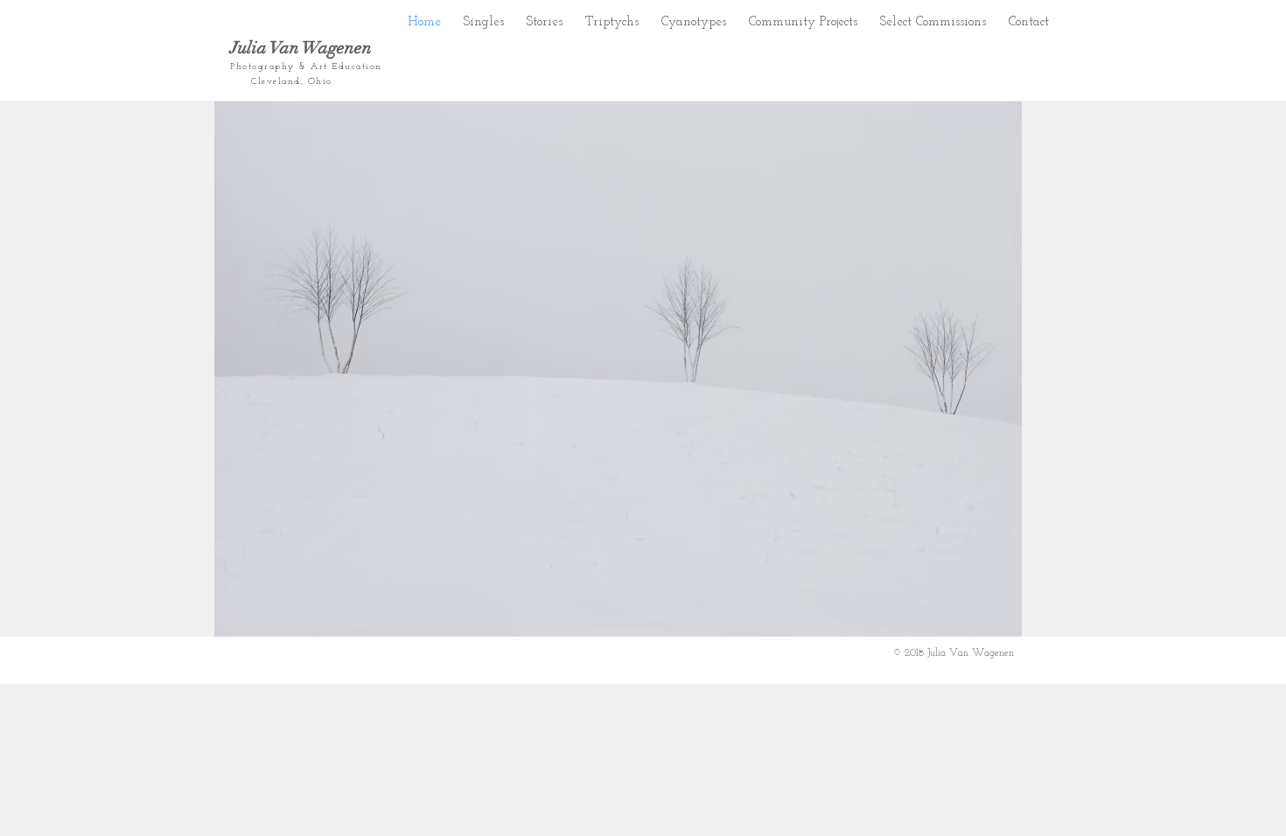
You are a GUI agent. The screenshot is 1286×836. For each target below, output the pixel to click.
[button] (544, 18)
